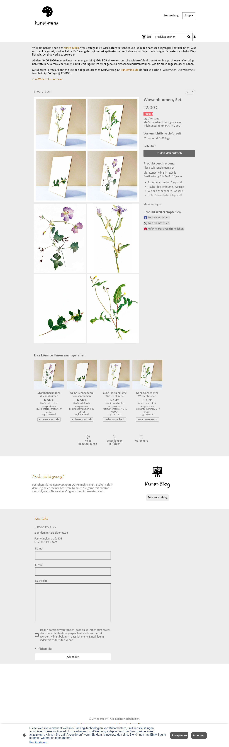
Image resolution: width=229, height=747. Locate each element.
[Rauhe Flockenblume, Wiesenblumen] (115, 374)
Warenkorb (141, 441)
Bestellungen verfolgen (115, 442)
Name (39, 548)
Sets (48, 91)
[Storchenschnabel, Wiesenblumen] (49, 374)
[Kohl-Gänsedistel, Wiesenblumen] (147, 374)
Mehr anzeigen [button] (152, 204)
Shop (37, 91)
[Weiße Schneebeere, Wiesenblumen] (82, 374)
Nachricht (41, 581)
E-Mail (39, 564)
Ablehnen (199, 735)
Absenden (73, 657)
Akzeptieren (179, 735)
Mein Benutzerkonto (87, 442)
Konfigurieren (38, 742)
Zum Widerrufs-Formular (47, 79)
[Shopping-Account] (195, 37)
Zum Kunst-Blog (157, 497)
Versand (154, 118)
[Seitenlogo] (46, 15)
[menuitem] (187, 91)
